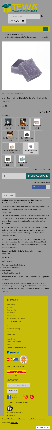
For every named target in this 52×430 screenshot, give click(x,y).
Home (7, 34)
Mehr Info (14, 423)
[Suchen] (42, 16)
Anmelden (12, 391)
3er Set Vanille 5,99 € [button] (8, 127)
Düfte (23, 34)
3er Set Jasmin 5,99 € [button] (23, 127)
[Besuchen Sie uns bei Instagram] (26, 396)
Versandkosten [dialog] (18, 94)
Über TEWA (11, 304)
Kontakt (9, 326)
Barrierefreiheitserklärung (16, 318)
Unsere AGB (11, 313)
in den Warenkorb (38, 175)
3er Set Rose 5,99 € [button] (36, 127)
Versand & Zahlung (13, 329)
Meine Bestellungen (14, 342)
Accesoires (15, 34)
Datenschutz (11, 310)
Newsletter (11, 344)
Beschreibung (9, 195)
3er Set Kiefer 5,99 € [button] (8, 164)
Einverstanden (43, 427)
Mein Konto (11, 339)
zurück (46, 37)
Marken (9, 307)
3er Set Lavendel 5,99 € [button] (31, 151)
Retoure (9, 331)
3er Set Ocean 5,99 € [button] (22, 164)
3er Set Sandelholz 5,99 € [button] (10, 139)
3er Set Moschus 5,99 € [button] (27, 139)
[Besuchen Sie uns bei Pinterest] (32, 396)
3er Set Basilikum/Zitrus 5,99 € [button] (11, 151)
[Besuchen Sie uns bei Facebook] (15, 396)
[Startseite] (20, 7)
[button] (23, 21)
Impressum (11, 315)
